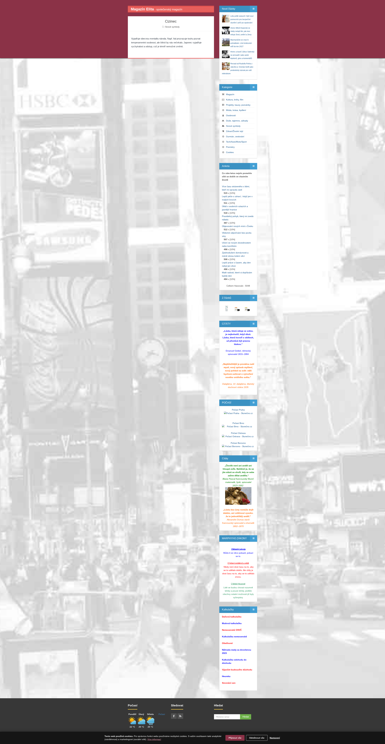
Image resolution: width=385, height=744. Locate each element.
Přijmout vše (235, 738)
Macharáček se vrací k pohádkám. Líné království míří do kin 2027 (241, 43)
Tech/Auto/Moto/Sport (236, 142)
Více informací (154, 739)
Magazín (230, 94)
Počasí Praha (238, 410)
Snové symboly (172, 27)
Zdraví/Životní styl (234, 131)
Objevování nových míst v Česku (237, 226)
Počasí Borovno (238, 443)
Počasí (162, 714)
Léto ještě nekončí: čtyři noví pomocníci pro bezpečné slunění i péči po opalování (241, 19)
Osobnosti (231, 115)
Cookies (230, 152)
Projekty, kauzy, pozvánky (238, 105)
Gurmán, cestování (235, 136)
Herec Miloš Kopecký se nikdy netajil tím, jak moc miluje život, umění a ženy (240, 31)
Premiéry (230, 147)
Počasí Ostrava (238, 433)
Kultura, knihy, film (234, 99)
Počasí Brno (238, 423)
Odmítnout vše (256, 738)
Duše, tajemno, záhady (237, 120)
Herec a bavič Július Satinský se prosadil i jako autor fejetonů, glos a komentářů (242, 55)
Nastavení (275, 738)
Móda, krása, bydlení (236, 110)
